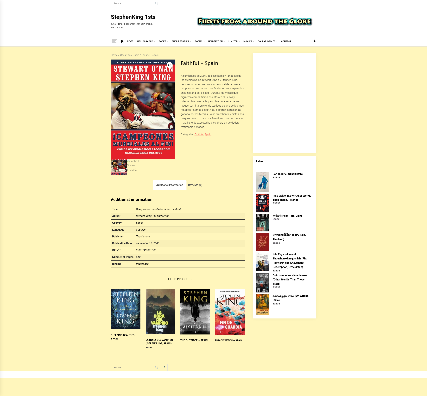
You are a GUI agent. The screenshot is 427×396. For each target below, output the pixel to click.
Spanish (141, 229)
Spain (136, 55)
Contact (286, 41)
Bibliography (145, 41)
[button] (315, 41)
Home (114, 55)
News (130, 41)
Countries (125, 55)
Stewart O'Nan (161, 216)
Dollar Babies (266, 41)
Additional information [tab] (169, 185)
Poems (198, 41)
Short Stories (180, 41)
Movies (248, 41)
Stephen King (144, 216)
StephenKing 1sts (133, 17)
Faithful (198, 134)
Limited (233, 41)
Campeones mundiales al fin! (153, 209)
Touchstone (143, 236)
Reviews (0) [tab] (195, 185)
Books (162, 41)
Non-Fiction (215, 41)
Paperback (142, 263)
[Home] (122, 41)
